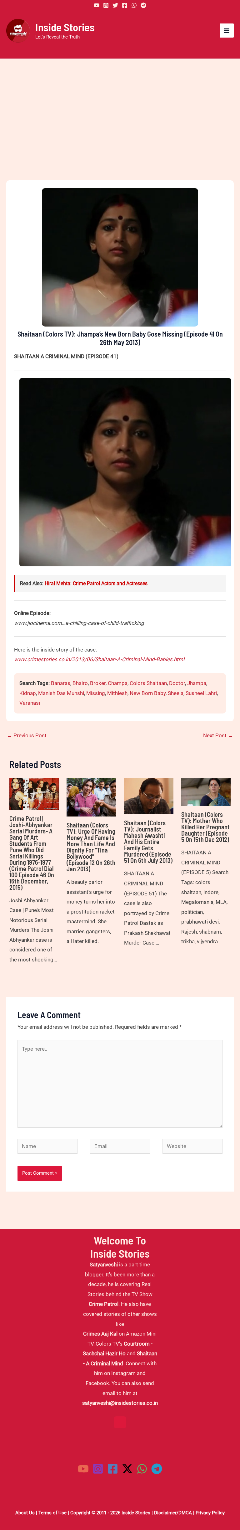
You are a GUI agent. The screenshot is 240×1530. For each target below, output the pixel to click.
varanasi (29, 703)
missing (95, 693)
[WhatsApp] (134, 5)
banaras (60, 683)
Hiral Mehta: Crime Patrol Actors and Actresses (96, 583)
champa (118, 683)
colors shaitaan (148, 683)
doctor (177, 683)
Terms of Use (52, 1513)
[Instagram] (106, 5)
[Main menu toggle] (227, 30)
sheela (175, 693)
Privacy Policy (210, 1513)
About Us (25, 1513)
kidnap (27, 693)
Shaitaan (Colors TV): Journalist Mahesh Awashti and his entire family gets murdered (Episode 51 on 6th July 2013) (148, 841)
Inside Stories (65, 26)
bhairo (80, 683)
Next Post (218, 735)
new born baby (148, 693)
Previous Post (27, 735)
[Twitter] (115, 5)
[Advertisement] (120, 130)
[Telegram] (143, 5)
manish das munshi (61, 693)
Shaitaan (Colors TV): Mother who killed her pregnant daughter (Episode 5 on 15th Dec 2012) (205, 827)
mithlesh (117, 693)
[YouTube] (96, 5)
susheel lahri (201, 693)
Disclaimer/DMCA (173, 1513)
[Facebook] (125, 5)
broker (98, 683)
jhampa (196, 683)
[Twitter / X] (127, 1468)
